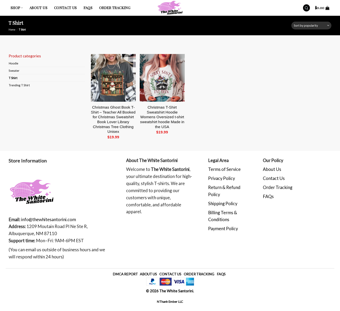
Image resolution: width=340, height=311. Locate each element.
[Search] (306, 7)
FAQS (221, 274)
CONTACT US (170, 274)
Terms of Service (224, 169)
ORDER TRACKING (199, 274)
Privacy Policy (221, 178)
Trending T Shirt (19, 85)
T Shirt (13, 78)
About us (38, 8)
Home (12, 29)
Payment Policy (223, 228)
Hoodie (13, 63)
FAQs (88, 8)
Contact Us (65, 8)
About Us (272, 169)
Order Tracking (114, 8)
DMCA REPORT (125, 274)
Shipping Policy (222, 203)
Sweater (14, 70)
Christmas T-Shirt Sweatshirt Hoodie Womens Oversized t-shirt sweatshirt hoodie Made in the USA (162, 117)
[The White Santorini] (170, 8)
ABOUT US (148, 274)
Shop (15, 8)
